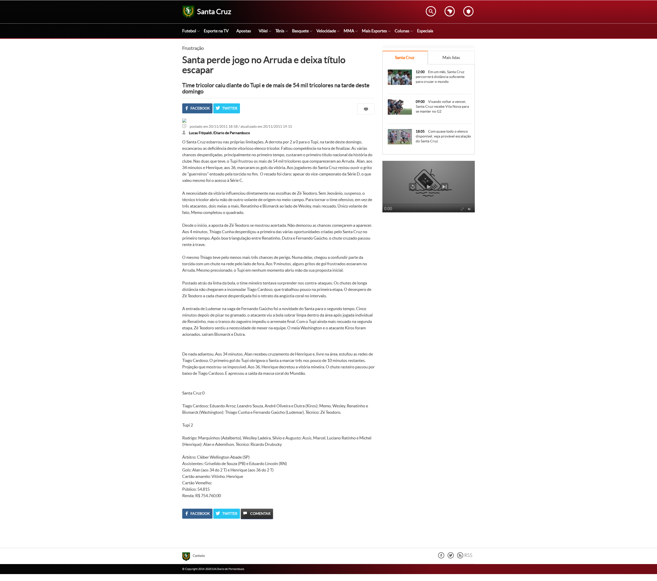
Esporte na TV (216, 30)
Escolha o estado (450, 11)
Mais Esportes (374, 30)
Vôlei (263, 30)
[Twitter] (451, 557)
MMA (349, 30)
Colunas (402, 30)
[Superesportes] (187, 557)
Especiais (425, 30)
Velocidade (326, 30)
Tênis (279, 30)
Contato (199, 556)
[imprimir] (366, 109)
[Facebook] (441, 557)
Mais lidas (451, 57)
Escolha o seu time (468, 11)
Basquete (300, 30)
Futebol (189, 30)
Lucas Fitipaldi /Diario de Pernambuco (219, 133)
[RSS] (464, 557)
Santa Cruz (404, 57)
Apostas (243, 30)
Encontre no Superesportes (431, 11)
